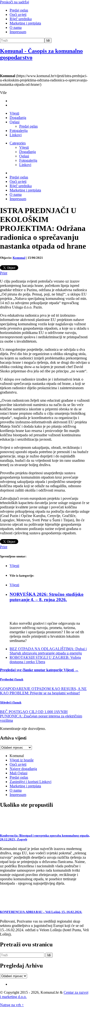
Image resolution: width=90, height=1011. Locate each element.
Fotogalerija (19, 131)
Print (3, 273)
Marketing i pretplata (25, 23)
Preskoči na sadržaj (14, 2)
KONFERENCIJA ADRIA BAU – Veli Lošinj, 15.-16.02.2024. (41, 912)
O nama (16, 27)
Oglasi (14, 122)
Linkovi (16, 135)
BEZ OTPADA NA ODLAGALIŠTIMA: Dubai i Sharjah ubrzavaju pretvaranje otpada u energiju (48, 651)
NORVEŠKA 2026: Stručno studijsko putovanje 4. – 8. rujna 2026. (47, 597)
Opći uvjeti (18, 14)
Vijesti (14, 113)
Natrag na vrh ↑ (12, 1005)
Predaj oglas (19, 10)
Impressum (18, 32)
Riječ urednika (21, 19)
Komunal (19, 257)
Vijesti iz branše (22, 760)
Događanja (18, 118)
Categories (18, 143)
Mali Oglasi (18, 773)
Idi (48, 40)
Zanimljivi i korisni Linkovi (30, 782)
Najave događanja (23, 769)
